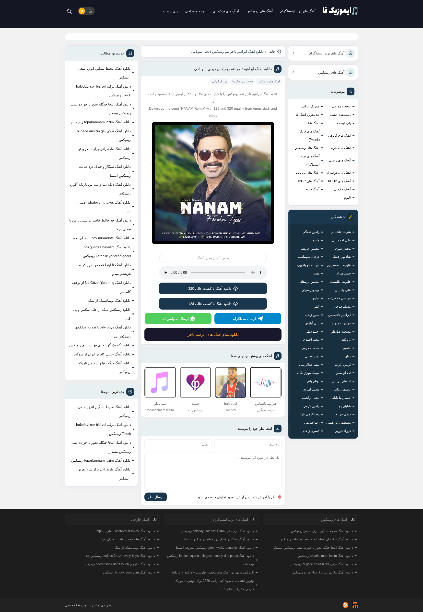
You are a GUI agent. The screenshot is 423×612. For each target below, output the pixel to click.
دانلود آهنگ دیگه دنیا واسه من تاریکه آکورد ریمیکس (100, 188)
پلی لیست (170, 11)
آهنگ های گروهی (339, 135)
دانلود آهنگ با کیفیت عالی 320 (209, 288)
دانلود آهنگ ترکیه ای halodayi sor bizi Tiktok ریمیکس (103, 90)
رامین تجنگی (311, 232)
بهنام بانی (312, 381)
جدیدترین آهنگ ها (307, 115)
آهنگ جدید (312, 189)
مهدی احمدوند (341, 323)
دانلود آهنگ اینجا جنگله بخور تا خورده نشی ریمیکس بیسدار (101, 108)
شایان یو (345, 406)
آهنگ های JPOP (308, 181)
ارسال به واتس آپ (175, 319)
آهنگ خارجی (342, 189)
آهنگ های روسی (340, 160)
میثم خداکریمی (309, 364)
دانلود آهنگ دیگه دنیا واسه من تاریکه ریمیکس (104, 367)
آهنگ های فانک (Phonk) (310, 136)
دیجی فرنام (343, 414)
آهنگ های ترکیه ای (226, 11)
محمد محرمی (310, 348)
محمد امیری (311, 389)
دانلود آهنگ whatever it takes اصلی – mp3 (103, 206)
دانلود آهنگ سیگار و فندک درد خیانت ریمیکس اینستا (105, 171)
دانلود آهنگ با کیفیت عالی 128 (209, 304)
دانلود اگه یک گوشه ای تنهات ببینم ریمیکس (99, 345)
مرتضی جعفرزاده (339, 298)
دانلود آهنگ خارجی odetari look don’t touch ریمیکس (119, 564)
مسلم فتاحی (342, 306)
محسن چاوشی (309, 248)
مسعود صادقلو (341, 331)
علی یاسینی (343, 290)
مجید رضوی (343, 248)
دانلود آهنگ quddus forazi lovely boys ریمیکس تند (103, 331)
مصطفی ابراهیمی (338, 422)
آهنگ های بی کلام (307, 173)
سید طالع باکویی (308, 265)
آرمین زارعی (342, 364)
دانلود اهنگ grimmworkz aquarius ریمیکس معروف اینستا (215, 547)
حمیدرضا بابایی (340, 398)
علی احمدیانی (341, 240)
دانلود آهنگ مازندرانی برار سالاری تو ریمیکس (104, 153)
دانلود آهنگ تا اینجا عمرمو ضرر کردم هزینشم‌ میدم (105, 269)
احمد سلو (312, 331)
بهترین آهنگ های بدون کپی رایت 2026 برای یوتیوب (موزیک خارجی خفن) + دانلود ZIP (214, 585)
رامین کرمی (311, 406)
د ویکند (346, 339)
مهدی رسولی (310, 290)
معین (316, 273)
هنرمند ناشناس (340, 232)
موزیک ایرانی (310, 106)
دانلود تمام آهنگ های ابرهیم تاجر (213, 334)
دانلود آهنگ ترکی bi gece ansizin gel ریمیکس (104, 135)
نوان (348, 356)
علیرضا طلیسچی (340, 282)
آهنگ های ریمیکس (260, 11)
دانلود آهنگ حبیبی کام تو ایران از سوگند (102, 354)
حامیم (347, 348)
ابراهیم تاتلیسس (339, 315)
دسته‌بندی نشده (340, 115)
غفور (316, 306)
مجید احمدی (311, 339)
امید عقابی (312, 356)
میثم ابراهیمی (310, 398)
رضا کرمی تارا (309, 414)
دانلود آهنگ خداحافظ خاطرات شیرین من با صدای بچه (100, 224)
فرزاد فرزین (343, 431)
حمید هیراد (343, 273)
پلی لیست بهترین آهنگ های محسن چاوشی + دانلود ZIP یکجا (213, 572)
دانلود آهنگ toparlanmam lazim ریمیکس (100, 122)
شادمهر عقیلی (341, 257)
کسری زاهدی (310, 431)
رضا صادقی (311, 422)
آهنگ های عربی (340, 148)
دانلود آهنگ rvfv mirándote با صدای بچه (101, 238)
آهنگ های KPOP (339, 181)
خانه (272, 51)
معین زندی (312, 315)
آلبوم (347, 197)
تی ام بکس (343, 373)
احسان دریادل (341, 381)
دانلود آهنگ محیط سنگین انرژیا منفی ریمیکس (104, 72)
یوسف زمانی (342, 389)
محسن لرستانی (308, 282)
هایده (315, 240)
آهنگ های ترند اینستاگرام (298, 11)
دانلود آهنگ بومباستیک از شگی (108, 300)
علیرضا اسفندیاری (339, 265)
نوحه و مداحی (195, 11)
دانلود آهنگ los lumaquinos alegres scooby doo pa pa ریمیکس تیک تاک (210, 560)
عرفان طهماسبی (308, 257)
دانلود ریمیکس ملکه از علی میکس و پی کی (101, 314)
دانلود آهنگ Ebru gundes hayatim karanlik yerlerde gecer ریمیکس (106, 251)
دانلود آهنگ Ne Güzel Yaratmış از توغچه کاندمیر (101, 287)
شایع (316, 298)
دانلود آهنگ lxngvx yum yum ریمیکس (129, 572)
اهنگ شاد (313, 123)
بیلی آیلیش (312, 323)
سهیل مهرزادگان (308, 373)
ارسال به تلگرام (244, 319)
